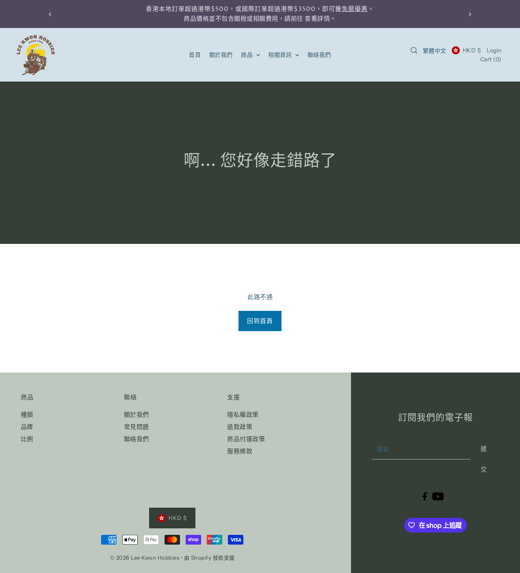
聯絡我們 (136, 439)
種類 (27, 414)
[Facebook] (424, 496)
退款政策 (239, 427)
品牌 (27, 427)
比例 (27, 439)
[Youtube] (438, 496)
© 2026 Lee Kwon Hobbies (145, 557)
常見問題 (136, 427)
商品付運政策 (246, 439)
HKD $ (472, 50)
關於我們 (136, 414)
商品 (247, 54)
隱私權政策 (243, 414)
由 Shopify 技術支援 (209, 557)
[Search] (414, 50)
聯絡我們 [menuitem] (319, 54)
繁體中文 (434, 50)
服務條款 (239, 451)
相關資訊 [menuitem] (280, 54)
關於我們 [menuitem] (221, 54)
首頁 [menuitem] (195, 54)
